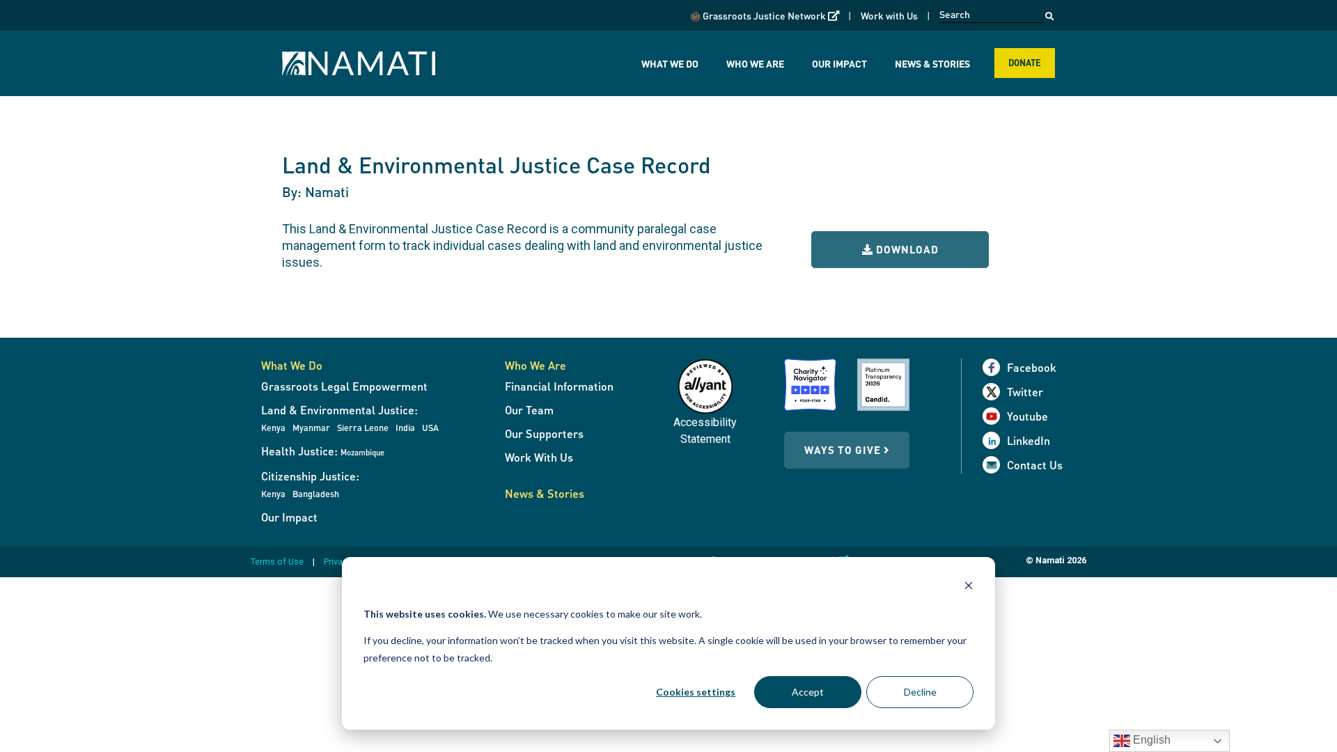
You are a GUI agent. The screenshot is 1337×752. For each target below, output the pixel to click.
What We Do (669, 63)
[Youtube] (995, 416)
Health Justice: (322, 451)
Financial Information (559, 386)
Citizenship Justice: (310, 476)
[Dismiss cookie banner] (969, 587)
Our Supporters (544, 433)
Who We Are (755, 63)
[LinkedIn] (995, 440)
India (405, 427)
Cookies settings (695, 692)
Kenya (273, 427)
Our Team (529, 409)
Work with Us (889, 15)
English (1150, 740)
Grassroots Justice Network (770, 15)
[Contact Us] (995, 464)
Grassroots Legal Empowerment (344, 386)
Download (906, 249)
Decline (920, 692)
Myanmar (311, 427)
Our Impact (839, 63)
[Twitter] (995, 391)
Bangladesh (315, 493)
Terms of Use (277, 561)
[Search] (1049, 12)
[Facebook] (995, 367)
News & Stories (932, 63)
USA (430, 427)
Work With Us (539, 457)
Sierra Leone (363, 427)
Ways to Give (844, 450)
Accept (808, 692)
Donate (1024, 62)
